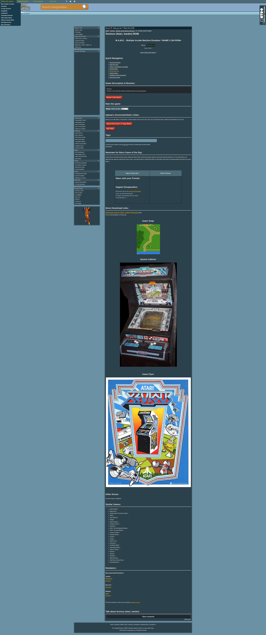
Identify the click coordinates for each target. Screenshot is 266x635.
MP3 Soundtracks (79, 152)
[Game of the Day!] (262, 15)
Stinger (112, 519)
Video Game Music (80, 42)
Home (112, 624)
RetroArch (108, 580)
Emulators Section (79, 40)
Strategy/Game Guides (81, 173)
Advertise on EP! (79, 190)
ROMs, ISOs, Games (7, 1)
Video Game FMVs (80, 167)
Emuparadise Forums (80, 120)
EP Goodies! (78, 203)
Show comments (148, 617)
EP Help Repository (80, 184)
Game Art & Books (79, 175)
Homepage (78, 32)
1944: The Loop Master (117, 530)
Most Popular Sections (7, 4)
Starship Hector (114, 534)
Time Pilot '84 (114, 517)
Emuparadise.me (131, 630)
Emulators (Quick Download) (118, 75)
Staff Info (77, 199)
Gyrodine (113, 556)
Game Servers (79, 133)
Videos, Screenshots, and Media (119, 67)
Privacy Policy (78, 192)
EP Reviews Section (80, 137)
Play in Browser (5, 24)
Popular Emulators (22, 1)
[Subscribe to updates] (75, 1)
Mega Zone (113, 511)
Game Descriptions (115, 62)
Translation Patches (7, 15)
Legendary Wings (115, 547)
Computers (4, 13)
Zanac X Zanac (114, 549)
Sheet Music (78, 158)
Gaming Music (144, 624)
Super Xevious (114, 522)
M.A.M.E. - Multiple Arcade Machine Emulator (122, 31)
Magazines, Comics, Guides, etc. (83, 45)
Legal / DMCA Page (149, 628)
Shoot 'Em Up (151, 45)
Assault (112, 536)
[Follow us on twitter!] (70, 1)
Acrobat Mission (115, 562)
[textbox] (64, 7)
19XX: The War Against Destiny (119, 528)
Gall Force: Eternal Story (117, 560)
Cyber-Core (113, 541)
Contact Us (78, 201)
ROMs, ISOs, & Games (81, 38)
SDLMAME (108, 587)
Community (53, 1)
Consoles (4, 6)
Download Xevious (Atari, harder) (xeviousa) (122, 212)
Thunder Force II (115, 524)
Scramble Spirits (115, 545)
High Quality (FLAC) (80, 154)
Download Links (114, 71)
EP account (125, 144)
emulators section (135, 602)
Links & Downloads (80, 124)
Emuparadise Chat (79, 122)
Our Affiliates (78, 195)
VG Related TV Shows (80, 165)
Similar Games (114, 73)
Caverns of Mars (115, 532)
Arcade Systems (6, 8)
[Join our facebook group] (66, 1)
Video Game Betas (6, 18)
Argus (112, 515)
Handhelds (4, 11)
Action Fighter (114, 509)
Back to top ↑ (188, 619)
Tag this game (114, 69)
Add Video (110, 129)
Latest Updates (79, 34)
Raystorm (113, 526)
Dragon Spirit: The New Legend (119, 513)
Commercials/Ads (79, 169)
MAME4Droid (109, 578)
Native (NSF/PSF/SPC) (81, 156)
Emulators (137, 624)
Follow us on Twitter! (80, 128)
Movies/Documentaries (81, 163)
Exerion (112, 551)
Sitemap (117, 624)
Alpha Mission (114, 558)
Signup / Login (78, 30)
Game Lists (78, 47)
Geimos (112, 553)
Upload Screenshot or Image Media (119, 124)
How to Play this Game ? (148, 52)
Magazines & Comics (80, 178)
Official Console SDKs (7, 20)
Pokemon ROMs (79, 148)
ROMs (107, 31)
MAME (107, 593)
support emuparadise (135, 191)
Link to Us (77, 197)
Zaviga (112, 539)
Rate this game (114, 64)
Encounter (113, 543)
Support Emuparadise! (80, 182)
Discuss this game (115, 77)
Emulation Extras (6, 22)
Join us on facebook (80, 126)
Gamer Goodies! (38, 1)
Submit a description (114, 97)
